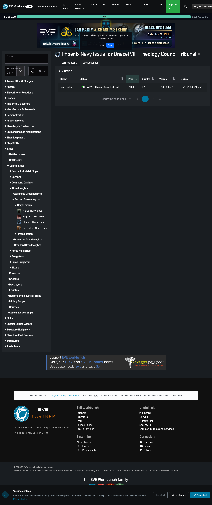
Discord (147, 446)
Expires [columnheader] (184, 79)
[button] (18, 6)
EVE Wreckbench (86, 450)
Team (79, 421)
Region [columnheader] (63, 79)
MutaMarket (146, 421)
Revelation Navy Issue (34, 228)
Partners (81, 413)
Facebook (148, 442)
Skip (102, 45)
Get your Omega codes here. (65, 395)
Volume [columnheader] (163, 79)
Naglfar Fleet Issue (33, 216)
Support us (83, 417)
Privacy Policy (20, 499)
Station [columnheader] (83, 79)
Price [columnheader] (130, 79)
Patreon (147, 450)
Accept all (202, 495)
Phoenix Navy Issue (33, 222)
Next (110, 45)
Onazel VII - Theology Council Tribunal (99, 87)
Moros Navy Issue (32, 210)
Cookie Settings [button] (85, 429)
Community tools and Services (156, 429)
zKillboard (145, 413)
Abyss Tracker (84, 442)
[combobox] (11, 71)
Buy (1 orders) (90, 63)
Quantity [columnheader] (146, 79)
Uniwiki (143, 417)
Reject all (160, 495)
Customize (180, 495)
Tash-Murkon (66, 87)
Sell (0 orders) (70, 63)
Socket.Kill (145, 425)
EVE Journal (83, 446)
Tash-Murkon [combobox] (35, 72)
